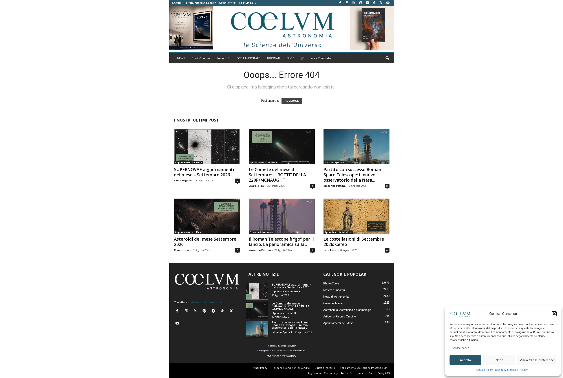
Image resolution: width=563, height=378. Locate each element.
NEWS (181, 58)
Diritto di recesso (325, 367)
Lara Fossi (330, 250)
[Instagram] (347, 3)
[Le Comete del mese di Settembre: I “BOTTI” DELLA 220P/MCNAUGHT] (282, 146)
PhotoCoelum (201, 58)
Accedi (176, 3)
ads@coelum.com (287, 346)
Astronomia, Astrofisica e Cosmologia (347, 310)
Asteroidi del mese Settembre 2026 (205, 241)
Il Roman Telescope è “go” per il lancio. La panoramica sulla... (281, 241)
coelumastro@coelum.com (205, 302)
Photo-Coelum (332, 283)
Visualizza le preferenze (537, 360)
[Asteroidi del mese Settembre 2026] (207, 216)
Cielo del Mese (332, 303)
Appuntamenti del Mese (188, 162)
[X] (381, 3)
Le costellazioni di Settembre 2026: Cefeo (354, 241)
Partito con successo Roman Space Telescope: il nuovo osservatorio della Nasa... (352, 175)
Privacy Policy (259, 367)
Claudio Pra (256, 185)
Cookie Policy (484, 369)
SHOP (290, 58)
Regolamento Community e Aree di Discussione (335, 373)
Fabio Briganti (183, 180)
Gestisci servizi (461, 348)
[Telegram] (367, 3)
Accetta (465, 360)
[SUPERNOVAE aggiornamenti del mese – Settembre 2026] (207, 146)
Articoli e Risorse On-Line (339, 316)
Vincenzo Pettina (335, 185)
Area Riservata (321, 58)
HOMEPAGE (292, 101)
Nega (499, 360)
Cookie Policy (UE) (379, 373)
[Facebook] (340, 3)
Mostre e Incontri (334, 290)
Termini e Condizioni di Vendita (291, 367)
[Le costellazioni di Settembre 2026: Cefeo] (356, 216)
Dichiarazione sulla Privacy (511, 369)
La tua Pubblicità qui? (200, 3)
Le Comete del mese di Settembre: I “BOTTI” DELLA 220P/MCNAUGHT (277, 175)
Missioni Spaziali (334, 162)
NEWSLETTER (227, 3)
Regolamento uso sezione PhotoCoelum (364, 367)
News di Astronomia (261, 232)
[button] (554, 314)
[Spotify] (360, 3)
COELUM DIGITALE (248, 58)
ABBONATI (273, 58)
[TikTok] (374, 3)
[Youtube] (388, 3)
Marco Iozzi (181, 250)
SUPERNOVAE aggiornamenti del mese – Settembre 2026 (204, 172)
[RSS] (353, 3)
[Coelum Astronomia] (281, 28)
